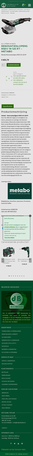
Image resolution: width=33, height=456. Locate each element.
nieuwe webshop (9, 227)
